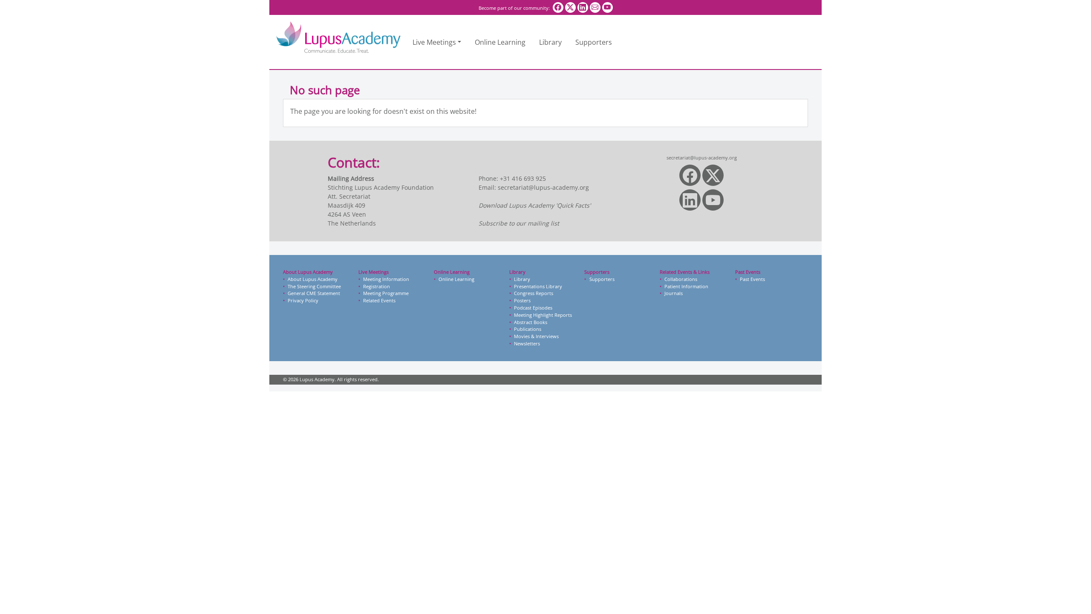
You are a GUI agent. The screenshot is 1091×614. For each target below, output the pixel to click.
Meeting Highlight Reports (543, 315)
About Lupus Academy (313, 279)
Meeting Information (386, 279)
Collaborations (680, 279)
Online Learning (500, 42)
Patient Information (686, 286)
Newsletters (527, 343)
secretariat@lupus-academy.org (543, 187)
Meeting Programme (386, 293)
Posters (522, 300)
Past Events (752, 279)
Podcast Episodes (533, 307)
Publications (527, 329)
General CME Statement (314, 293)
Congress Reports (533, 293)
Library (550, 42)
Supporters (593, 42)
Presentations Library (538, 286)
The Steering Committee (314, 286)
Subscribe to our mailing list (519, 223)
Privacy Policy (303, 300)
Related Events (379, 300)
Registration (376, 286)
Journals (673, 293)
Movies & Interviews (536, 336)
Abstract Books (530, 322)
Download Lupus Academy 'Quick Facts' (535, 205)
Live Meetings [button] (434, 42)
